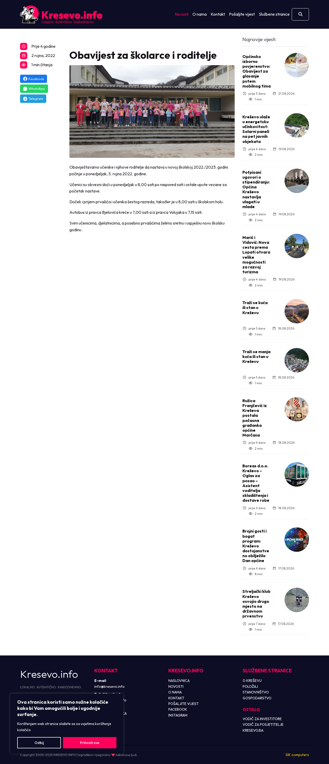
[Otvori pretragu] (300, 14)
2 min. (259, 155)
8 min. (259, 574)
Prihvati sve (89, 742)
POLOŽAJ (250, 686)
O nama (200, 14)
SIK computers (297, 754)
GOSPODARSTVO (257, 698)
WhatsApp (37, 88)
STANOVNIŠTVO (256, 692)
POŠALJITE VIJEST (183, 703)
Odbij (39, 742)
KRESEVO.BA (253, 730)
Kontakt (218, 14)
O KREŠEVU (252, 680)
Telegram (36, 98)
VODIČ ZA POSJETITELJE (263, 724)
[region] (66, 724)
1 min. (258, 99)
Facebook (36, 79)
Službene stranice (274, 14)
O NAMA (175, 692)
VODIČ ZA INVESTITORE (262, 719)
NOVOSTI (176, 686)
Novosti (181, 14)
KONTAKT (176, 698)
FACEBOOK (177, 709)
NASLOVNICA (179, 680)
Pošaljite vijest (242, 14)
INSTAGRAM (177, 715)
